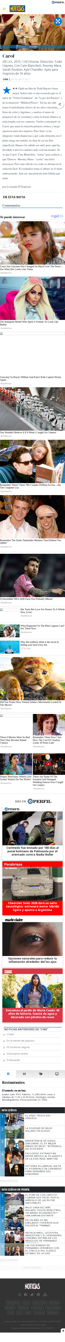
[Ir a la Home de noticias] (32, 1286)
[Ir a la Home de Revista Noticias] (16, 8)
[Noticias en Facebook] (25, 1294)
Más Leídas (9, 1110)
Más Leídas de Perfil (16, 1189)
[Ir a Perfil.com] (58, 2)
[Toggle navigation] (5, 9)
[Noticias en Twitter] (32, 1294)
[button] (60, 104)
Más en (20, 801)
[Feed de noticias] (38, 1294)
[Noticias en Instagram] (19, 1294)
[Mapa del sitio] (45, 1294)
